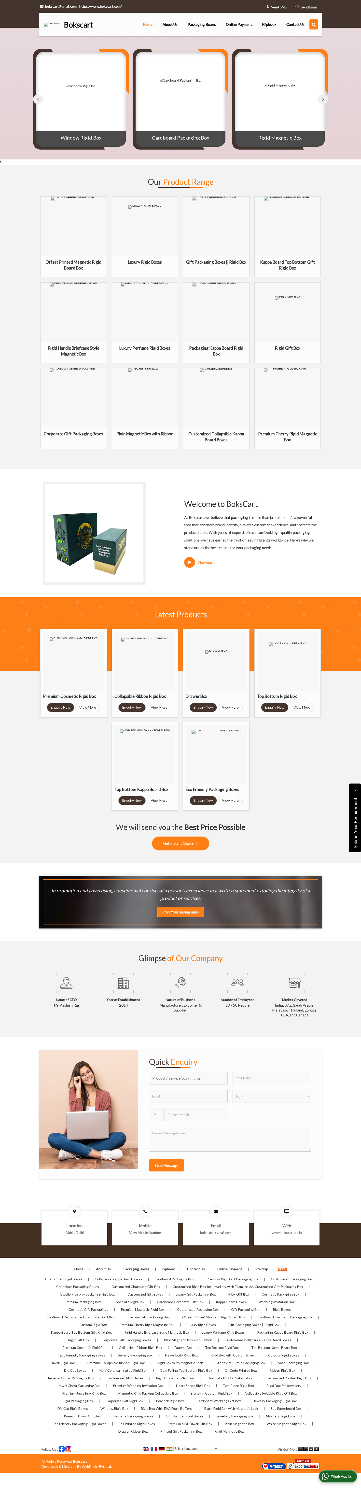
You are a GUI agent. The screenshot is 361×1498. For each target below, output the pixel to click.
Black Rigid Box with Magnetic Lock (231, 1408)
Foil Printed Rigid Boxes (137, 1424)
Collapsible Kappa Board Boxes (118, 1279)
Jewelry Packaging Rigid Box (275, 1401)
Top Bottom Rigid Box (277, 696)
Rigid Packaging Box (77, 1401)
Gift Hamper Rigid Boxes (184, 1416)
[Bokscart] (53, 24)
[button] (145, 1232)
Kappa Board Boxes (231, 1302)
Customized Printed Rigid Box (288, 1378)
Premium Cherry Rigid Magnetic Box (146, 1325)
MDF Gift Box (238, 1294)
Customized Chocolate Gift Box (135, 1286)
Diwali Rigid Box (63, 1363)
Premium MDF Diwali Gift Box (189, 1424)
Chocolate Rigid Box (128, 1302)
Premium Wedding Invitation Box (138, 1386)
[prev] (38, 99)
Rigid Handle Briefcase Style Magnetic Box (156, 1332)
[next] (323, 99)
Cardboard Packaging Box (81, 138)
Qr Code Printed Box (241, 1370)
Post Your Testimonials (180, 912)
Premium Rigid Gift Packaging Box (232, 1279)
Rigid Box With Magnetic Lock (180, 1363)
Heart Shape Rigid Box (193, 1386)
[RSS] (282, 1269)
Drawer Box (196, 696)
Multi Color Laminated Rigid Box (123, 1370)
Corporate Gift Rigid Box (124, 1401)
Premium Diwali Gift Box (82, 1416)
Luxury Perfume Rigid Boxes (144, 348)
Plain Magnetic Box (239, 1424)
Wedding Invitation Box (276, 1302)
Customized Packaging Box (198, 1309)
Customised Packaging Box (292, 1279)
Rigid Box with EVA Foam (175, 1378)
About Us (170, 24)
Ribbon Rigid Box (282, 1370)
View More (87, 707)
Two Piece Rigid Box (238, 1386)
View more (206, 562)
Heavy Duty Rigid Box (181, 1355)
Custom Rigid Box (93, 1325)
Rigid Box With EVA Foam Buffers (166, 1408)
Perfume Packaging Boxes (133, 1416)
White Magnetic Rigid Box (286, 1424)
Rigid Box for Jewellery (283, 1386)
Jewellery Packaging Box (234, 1416)
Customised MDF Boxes (125, 1378)
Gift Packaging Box (245, 1309)
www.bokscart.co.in (287, 1232)
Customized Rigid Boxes (63, 1279)
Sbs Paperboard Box (286, 1408)
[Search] (313, 24)
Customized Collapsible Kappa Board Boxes (258, 1340)
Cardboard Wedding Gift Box (218, 1401)
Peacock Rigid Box (170, 1401)
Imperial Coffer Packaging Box (71, 1378)
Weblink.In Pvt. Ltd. (97, 1466)
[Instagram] (68, 1449)
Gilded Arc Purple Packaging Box (240, 1363)
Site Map (261, 1269)
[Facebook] (62, 1449)
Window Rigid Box (114, 1408)
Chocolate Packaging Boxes (77, 1286)
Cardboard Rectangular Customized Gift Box (81, 1317)
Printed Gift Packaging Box (181, 1431)
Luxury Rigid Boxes (145, 262)
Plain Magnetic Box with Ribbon (144, 433)
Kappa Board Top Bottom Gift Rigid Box (81, 1332)
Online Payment (239, 24)
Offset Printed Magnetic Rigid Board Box (213, 1317)
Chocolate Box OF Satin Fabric (230, 1378)
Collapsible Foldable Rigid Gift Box (271, 1393)
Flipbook (269, 24)
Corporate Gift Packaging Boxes (73, 433)
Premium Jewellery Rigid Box (84, 1393)
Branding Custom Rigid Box (211, 1393)
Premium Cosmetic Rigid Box (69, 696)
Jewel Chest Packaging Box (79, 1386)
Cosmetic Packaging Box (280, 1294)
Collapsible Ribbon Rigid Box (140, 696)
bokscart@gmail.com (61, 6)
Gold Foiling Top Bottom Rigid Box (280, 138)
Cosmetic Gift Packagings (88, 1309)
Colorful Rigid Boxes (283, 1355)
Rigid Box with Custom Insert (233, 1355)
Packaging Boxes (202, 24)
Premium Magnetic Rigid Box (143, 1309)
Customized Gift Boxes (145, 1294)
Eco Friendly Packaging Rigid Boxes (79, 1424)
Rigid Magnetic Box (180, 138)
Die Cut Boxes (75, 1370)
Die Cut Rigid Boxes (72, 1408)
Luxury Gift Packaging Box (196, 1294)
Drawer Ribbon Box (133, 1431)
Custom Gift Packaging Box (148, 1317)
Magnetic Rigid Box (280, 1416)
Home (148, 24)
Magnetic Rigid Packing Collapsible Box (148, 1393)
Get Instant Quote (178, 843)
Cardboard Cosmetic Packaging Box (285, 1317)
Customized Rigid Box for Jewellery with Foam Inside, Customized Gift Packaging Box (238, 1286)
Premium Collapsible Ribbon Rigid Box (116, 1363)
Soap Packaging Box (293, 1363)
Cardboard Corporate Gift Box (180, 1302)
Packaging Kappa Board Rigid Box (282, 1332)
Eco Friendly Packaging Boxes (212, 789)
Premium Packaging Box (82, 1302)
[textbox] (188, 1078)
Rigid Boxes (282, 1309)
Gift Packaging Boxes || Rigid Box (216, 262)
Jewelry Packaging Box (135, 1355)
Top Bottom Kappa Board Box (141, 789)
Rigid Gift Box (287, 348)
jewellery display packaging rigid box (87, 1294)
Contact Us (295, 24)
